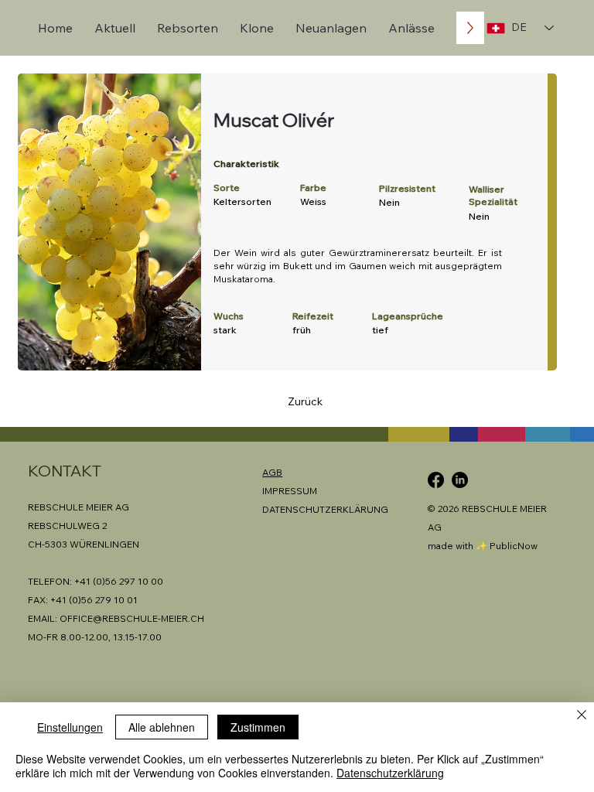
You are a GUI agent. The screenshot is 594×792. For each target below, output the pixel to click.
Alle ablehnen (161, 727)
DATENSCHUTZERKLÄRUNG (325, 509)
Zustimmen (257, 727)
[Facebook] (436, 480)
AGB (272, 472)
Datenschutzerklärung (390, 772)
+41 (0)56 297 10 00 (118, 581)
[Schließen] (581, 715)
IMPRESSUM (289, 491)
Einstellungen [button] (70, 727)
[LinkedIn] (460, 480)
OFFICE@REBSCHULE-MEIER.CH (132, 618)
